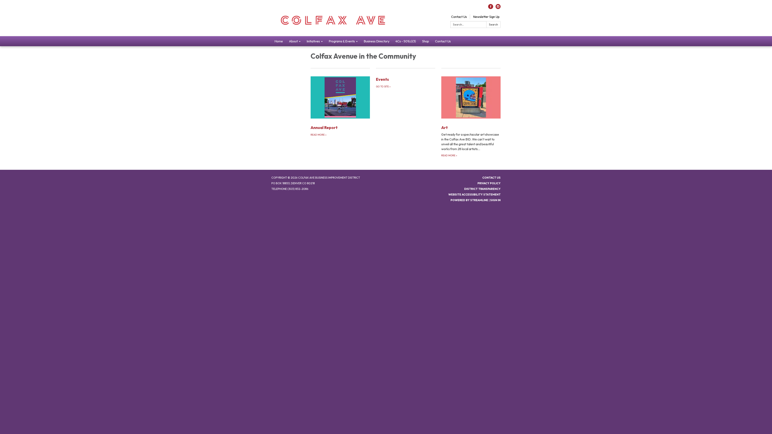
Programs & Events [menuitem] (342, 41)
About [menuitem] (293, 41)
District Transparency (482, 189)
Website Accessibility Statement (474, 194)
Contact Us (459, 17)
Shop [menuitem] (425, 41)
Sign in (495, 200)
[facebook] (490, 8)
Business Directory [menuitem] (376, 41)
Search (493, 24)
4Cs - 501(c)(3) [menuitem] (405, 41)
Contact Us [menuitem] (443, 41)
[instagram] (498, 8)
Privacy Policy (489, 183)
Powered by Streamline (469, 200)
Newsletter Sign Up (486, 17)
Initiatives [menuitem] (313, 41)
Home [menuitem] (278, 41)
